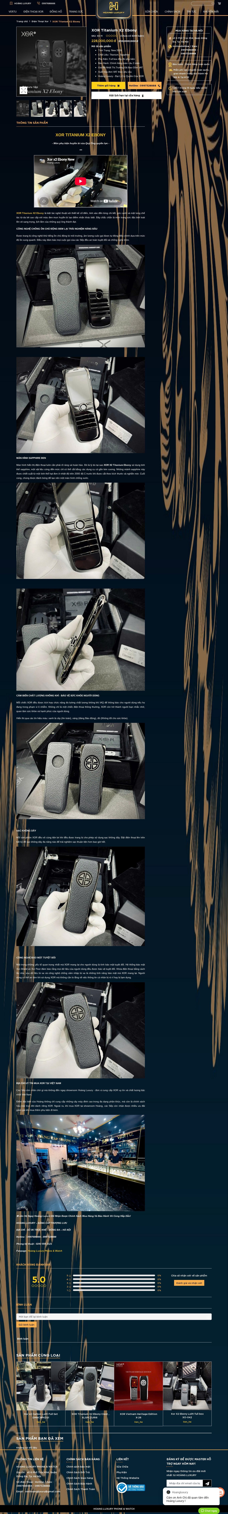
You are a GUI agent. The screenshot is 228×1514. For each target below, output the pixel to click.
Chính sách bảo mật (78, 1466)
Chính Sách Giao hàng (79, 1477)
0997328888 (143, 85)
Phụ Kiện (122, 1472)
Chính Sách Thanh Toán (80, 1489)
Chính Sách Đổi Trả (78, 1472)
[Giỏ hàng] (219, 4)
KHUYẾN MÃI (211, 11)
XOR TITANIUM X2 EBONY (81, 135)
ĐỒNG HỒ (56, 11)
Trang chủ (22, 21)
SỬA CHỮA (151, 11)
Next (83, 61)
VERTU (13, 11)
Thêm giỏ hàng (106, 85)
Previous (20, 61)
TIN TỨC (191, 11)
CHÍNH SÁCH (172, 11)
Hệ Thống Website (128, 1477)
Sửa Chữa (122, 1466)
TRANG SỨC (76, 11)
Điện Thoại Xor (40, 21)
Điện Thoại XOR (33, 11)
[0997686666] (114, 1513)
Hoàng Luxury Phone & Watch (44, 1250)
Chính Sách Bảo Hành (79, 1483)
